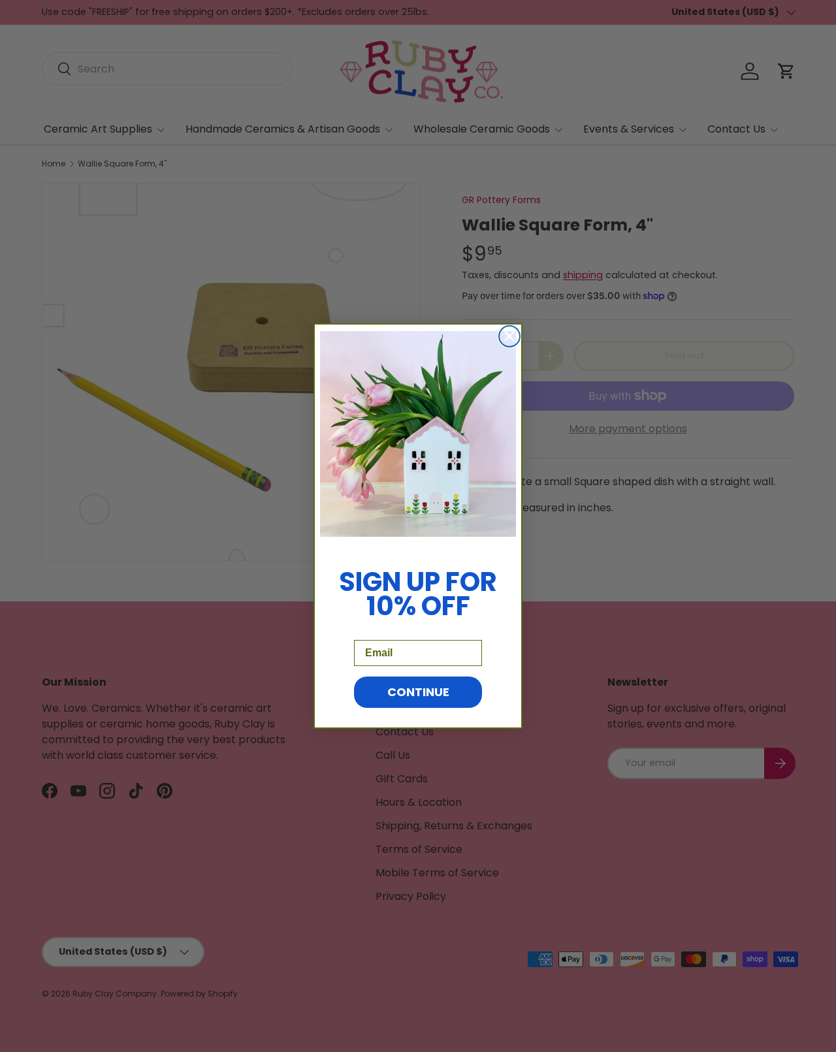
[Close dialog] (509, 336)
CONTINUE (418, 692)
